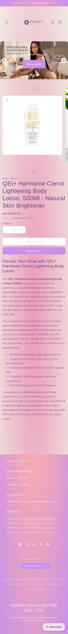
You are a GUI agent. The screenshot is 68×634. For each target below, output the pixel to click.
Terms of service (34, 584)
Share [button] (9, 428)
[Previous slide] (4, 60)
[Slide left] (26, 172)
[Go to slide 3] (38, 75)
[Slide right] (41, 172)
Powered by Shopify (38, 579)
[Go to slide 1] (30, 75)
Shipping (6, 218)
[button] (6, 22)
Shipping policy (54, 584)
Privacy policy (16, 584)
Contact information (35, 589)
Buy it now (34, 251)
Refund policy (58, 579)
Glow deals (34, 64)
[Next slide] (63, 60)
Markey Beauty (19, 579)
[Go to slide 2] (34, 75)
